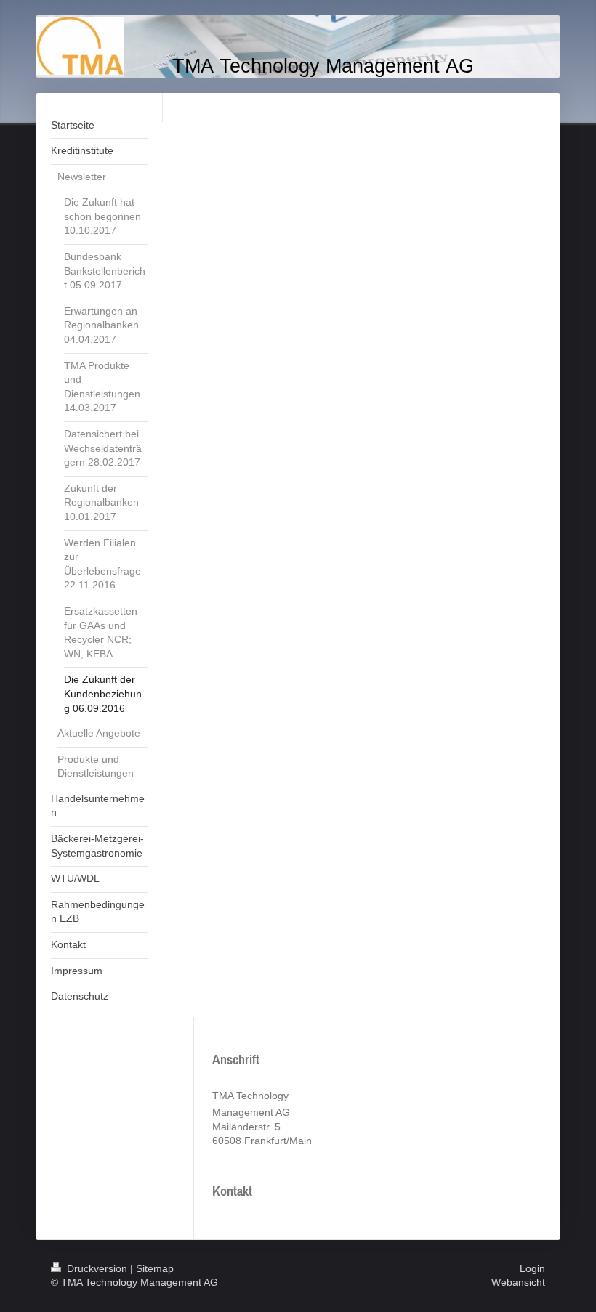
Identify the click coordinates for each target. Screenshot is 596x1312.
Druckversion (97, 1268)
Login (532, 1268)
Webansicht (518, 1282)
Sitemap (155, 1268)
